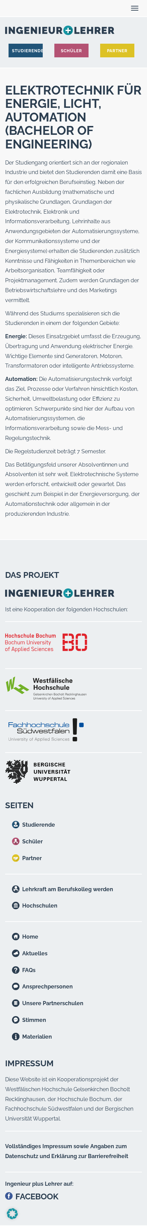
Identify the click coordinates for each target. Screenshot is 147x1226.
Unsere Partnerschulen (52, 1003)
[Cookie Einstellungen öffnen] (12, 1217)
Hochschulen (39, 905)
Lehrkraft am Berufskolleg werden (67, 889)
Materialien (37, 1036)
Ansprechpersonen (47, 986)
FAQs (29, 970)
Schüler (32, 841)
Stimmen (34, 1020)
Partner (32, 858)
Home (30, 936)
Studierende (38, 825)
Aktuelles (35, 953)
